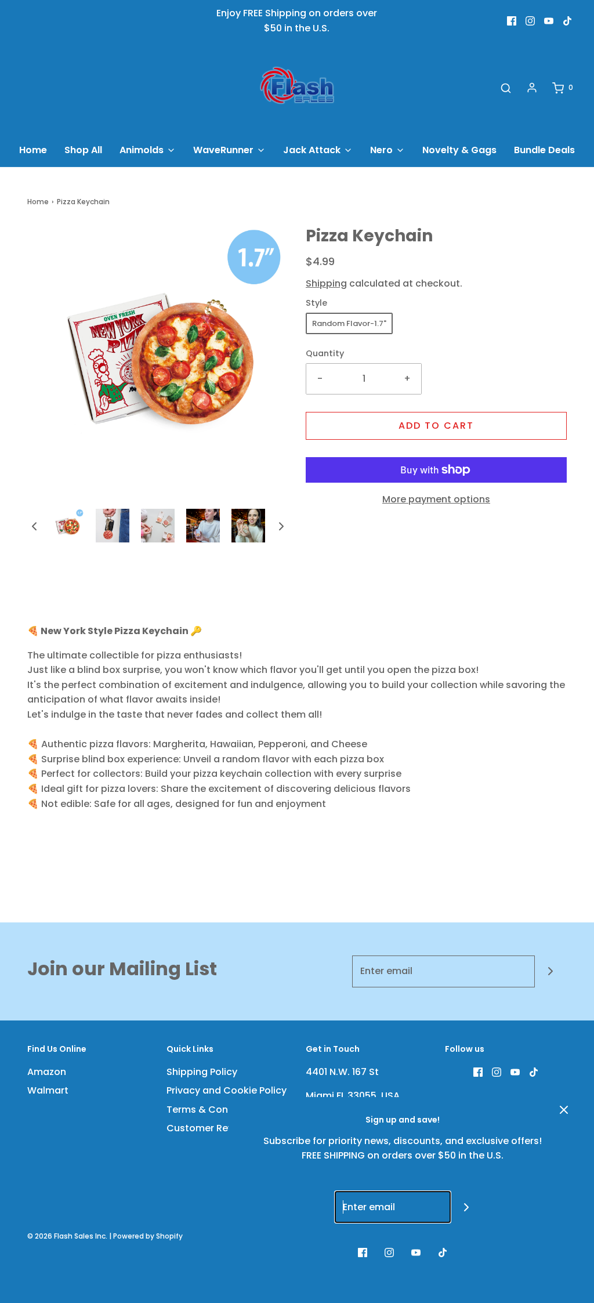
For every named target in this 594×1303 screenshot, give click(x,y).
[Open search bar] (505, 88)
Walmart (47, 1090)
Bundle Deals (544, 150)
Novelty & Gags (459, 150)
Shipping (326, 283)
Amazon (46, 1071)
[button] (34, 525)
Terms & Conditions (213, 1109)
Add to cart (436, 425)
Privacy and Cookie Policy (226, 1090)
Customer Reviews (210, 1128)
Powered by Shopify (148, 1236)
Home (33, 150)
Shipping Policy (201, 1071)
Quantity (325, 353)
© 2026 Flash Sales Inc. (67, 1236)
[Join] (551, 971)
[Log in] (532, 87)
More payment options (436, 499)
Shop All (83, 150)
